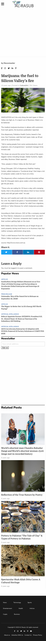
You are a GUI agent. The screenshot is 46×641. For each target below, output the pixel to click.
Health (21, 608)
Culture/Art (24, 85)
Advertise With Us (17, 635)
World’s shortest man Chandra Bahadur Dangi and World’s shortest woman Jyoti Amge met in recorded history (22, 451)
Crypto (5, 614)
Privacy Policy (37, 635)
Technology (17, 602)
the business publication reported (26, 130)
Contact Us (28, 635)
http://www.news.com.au (16, 243)
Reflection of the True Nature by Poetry (21, 495)
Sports (30, 602)
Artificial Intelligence (10, 314)
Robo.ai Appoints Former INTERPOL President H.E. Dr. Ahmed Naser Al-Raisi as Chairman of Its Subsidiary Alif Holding (21, 319)
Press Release (6, 294)
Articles (4, 279)
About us (7, 635)
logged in (14, 268)
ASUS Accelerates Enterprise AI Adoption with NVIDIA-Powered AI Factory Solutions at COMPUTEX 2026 (22, 331)
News (5, 602)
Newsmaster (9, 63)
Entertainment (7, 608)
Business (17, 614)
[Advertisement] (23, 32)
